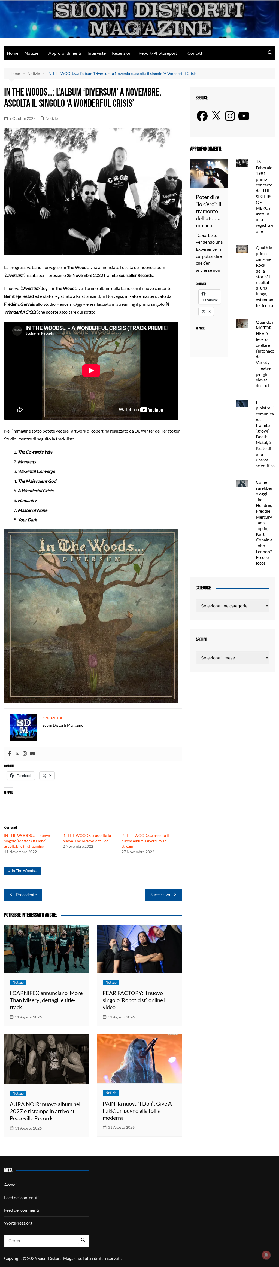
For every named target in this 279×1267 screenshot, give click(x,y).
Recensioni (122, 53)
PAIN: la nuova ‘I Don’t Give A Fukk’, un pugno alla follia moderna (137, 1110)
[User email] (32, 754)
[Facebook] (9, 754)
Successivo (160, 894)
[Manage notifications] (266, 1255)
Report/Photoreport (158, 53)
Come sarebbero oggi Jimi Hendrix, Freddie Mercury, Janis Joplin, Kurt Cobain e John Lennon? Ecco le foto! (264, 522)
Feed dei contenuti (21, 1197)
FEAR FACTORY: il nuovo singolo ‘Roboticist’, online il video (135, 1000)
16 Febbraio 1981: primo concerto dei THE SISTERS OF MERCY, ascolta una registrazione (264, 196)
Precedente (26, 894)
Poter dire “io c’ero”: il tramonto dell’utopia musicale (208, 211)
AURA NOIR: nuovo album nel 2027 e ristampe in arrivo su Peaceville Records (45, 1111)
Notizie (31, 53)
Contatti (195, 53)
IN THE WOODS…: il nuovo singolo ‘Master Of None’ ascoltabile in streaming (27, 841)
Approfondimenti (64, 53)
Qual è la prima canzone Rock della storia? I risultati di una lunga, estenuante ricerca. (265, 276)
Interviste (96, 53)
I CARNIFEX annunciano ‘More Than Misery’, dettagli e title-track (46, 1000)
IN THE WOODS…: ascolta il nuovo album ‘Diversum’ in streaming (145, 841)
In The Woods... (24, 870)
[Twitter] (17, 754)
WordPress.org (18, 1222)
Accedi (10, 1184)
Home (12, 53)
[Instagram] (24, 754)
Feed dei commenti (21, 1210)
